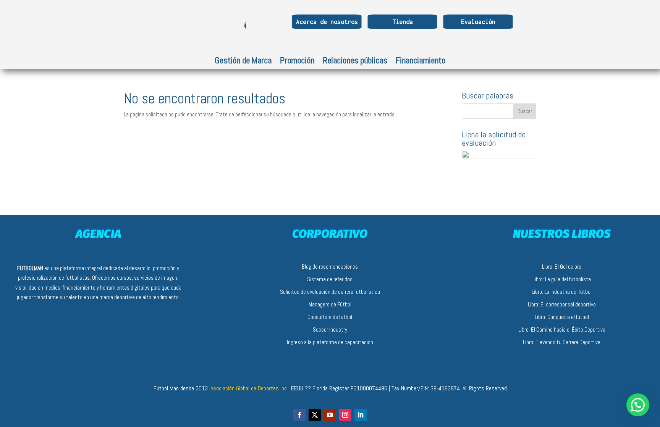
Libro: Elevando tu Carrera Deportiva (561, 342)
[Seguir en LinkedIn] (360, 415)
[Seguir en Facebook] (299, 415)
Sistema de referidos (330, 279)
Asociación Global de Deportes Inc (249, 388)
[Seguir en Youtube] (330, 415)
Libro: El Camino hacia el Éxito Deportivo (561, 329)
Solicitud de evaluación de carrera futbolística (330, 291)
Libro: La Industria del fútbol (562, 291)
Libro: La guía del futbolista (561, 279)
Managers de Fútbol (330, 304)
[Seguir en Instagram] (345, 415)
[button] (637, 404)
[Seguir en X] (315, 415)
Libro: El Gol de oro (561, 266)
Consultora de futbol (329, 317)
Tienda (402, 21)
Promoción (297, 62)
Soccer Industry (330, 329)
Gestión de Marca (243, 62)
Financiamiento (420, 62)
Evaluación (478, 21)
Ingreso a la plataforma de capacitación (330, 342)
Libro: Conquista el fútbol (562, 317)
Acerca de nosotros (327, 21)
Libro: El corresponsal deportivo (562, 304)
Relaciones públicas (355, 62)
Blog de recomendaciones (330, 266)
